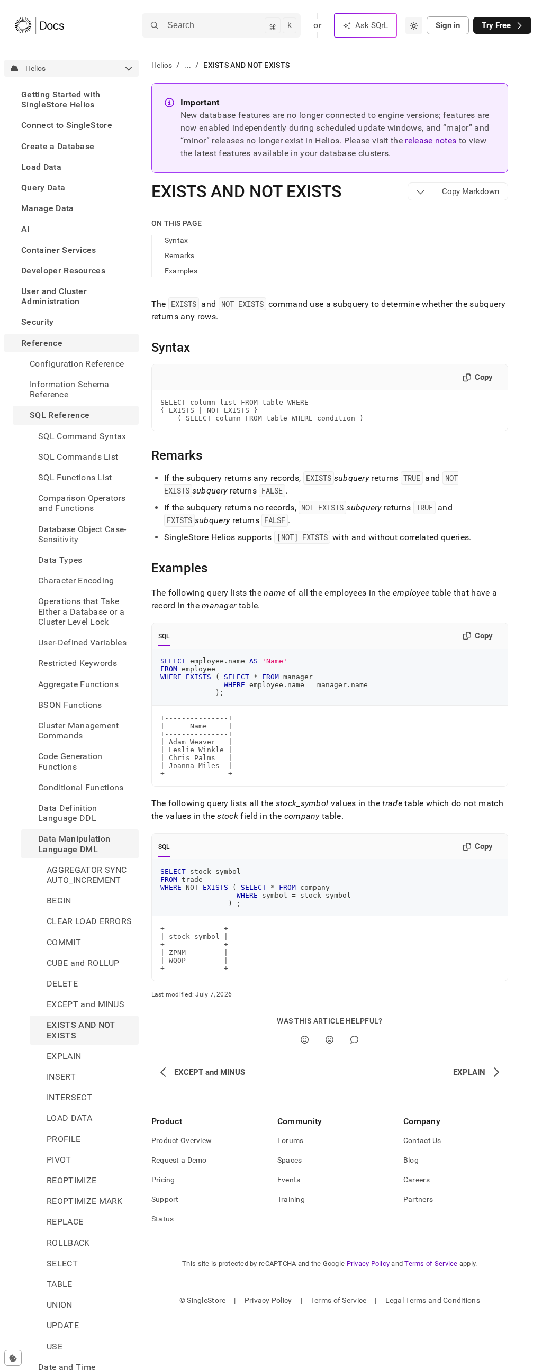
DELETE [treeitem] (62, 984)
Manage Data (47, 208)
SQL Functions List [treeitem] (75, 477)
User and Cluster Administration (54, 296)
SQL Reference (59, 415)
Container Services (58, 250)
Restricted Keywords (77, 663)
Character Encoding (76, 581)
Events (289, 1179)
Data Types (60, 560)
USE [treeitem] (54, 1346)
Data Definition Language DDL (67, 813)
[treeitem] (71, 99)
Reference (41, 343)
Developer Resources (63, 271)
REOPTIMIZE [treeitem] (71, 1180)
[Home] (39, 25)
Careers (416, 1179)
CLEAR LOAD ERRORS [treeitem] (89, 921)
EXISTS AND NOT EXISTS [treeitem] (81, 1030)
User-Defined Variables (82, 642)
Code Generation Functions (70, 761)
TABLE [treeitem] (60, 1284)
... (187, 65)
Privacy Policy (368, 1263)
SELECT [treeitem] (62, 1263)
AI (25, 229)
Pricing (163, 1179)
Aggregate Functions (78, 684)
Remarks (180, 255)
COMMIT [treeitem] (64, 942)
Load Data (41, 167)
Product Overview (181, 1140)
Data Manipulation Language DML (74, 844)
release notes (430, 140)
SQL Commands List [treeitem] (78, 457)
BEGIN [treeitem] (59, 901)
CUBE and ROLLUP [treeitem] (83, 963)
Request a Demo (179, 1160)
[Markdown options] (420, 191)
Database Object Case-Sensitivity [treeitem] (82, 534)
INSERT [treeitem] (61, 1077)
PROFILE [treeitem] (63, 1139)
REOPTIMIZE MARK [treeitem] (85, 1201)
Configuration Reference (77, 364)
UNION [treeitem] (60, 1305)
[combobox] (413, 25)
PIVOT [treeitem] (59, 1160)
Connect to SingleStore (66, 125)
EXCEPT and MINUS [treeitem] (85, 1004)
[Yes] (304, 1040)
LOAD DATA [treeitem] (69, 1118)
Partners (418, 1199)
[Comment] (354, 1040)
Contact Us (422, 1140)
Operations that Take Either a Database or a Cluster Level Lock (81, 611)
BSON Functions (70, 705)
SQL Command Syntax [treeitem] (82, 436)
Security (37, 322)
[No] (329, 1040)
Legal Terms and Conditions (432, 1300)
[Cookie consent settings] (13, 1358)
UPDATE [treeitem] (63, 1325)
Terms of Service (430, 1263)
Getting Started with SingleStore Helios (60, 99)
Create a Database (57, 146)
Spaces (289, 1160)
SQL (164, 636)
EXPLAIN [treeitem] (64, 1056)
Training (291, 1199)
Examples (181, 271)
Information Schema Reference (70, 389)
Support (165, 1199)
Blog (411, 1160)
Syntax (176, 240)
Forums (290, 1140)
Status (162, 1218)
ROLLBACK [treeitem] (68, 1243)
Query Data (43, 187)
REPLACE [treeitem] (65, 1222)
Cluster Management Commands (78, 730)
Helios (162, 65)
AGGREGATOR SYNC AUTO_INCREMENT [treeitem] (87, 875)
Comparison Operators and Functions (81, 503)
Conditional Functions (81, 787)
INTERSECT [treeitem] (69, 1097)
